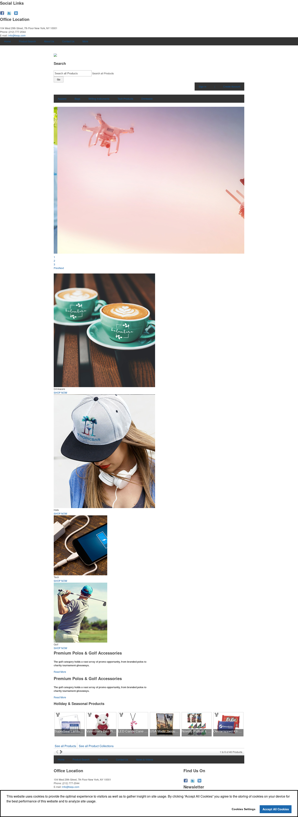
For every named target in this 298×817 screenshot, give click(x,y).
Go (58, 79)
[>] (61, 752)
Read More (60, 671)
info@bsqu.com (17, 35)
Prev (56, 268)
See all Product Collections (96, 746)
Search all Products (103, 73)
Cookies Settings (243, 809)
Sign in (202, 86)
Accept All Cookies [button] (276, 809)
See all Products (65, 746)
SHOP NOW (60, 392)
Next (61, 268)
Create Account (231, 86)
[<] (58, 752)
